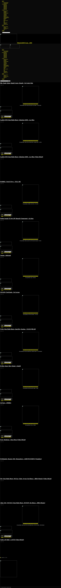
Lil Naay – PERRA (5, 403)
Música (3, 1)
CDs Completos (6, 3)
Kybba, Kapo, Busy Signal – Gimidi (10, 366)
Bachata (5, 67)
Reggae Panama (6, 10)
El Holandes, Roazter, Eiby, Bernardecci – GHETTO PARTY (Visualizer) (21, 459)
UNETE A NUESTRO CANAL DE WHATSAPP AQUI (30, 140)
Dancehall (5, 12)
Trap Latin (5, 13)
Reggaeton (5, 11)
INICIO (3, 49)
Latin (4, 19)
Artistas (3, 73)
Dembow (5, 64)
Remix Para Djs (6, 20)
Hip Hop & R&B (6, 61)
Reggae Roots (5, 22)
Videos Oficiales (6, 26)
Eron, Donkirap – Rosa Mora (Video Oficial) (13, 439)
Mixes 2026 (5, 4)
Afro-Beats (5, 14)
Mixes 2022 (5, 7)
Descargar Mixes (4, 52)
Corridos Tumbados (6, 17)
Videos (3, 25)
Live (4, 29)
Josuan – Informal (5, 255)
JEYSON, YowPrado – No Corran (10, 292)
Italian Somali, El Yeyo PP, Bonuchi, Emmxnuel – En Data (16, 218)
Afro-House (5, 15)
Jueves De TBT (6, 24)
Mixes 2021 (5, 8)
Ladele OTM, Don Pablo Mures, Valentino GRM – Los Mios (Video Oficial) (21, 157)
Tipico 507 (5, 23)
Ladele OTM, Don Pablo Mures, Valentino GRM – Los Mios (17, 120)
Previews (5, 27)
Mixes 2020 (5, 9)
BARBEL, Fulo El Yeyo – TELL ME (10, 181)
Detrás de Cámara (6, 76)
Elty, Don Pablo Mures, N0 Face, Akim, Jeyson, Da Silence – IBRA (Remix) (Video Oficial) (25, 478)
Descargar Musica (6, 2)
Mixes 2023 (5, 55)
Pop (4, 21)
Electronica (5, 18)
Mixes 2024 (5, 6)
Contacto (3, 79)
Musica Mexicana (6, 16)
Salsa (4, 70)
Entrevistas (5, 28)
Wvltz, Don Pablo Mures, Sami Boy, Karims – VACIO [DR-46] (18, 329)
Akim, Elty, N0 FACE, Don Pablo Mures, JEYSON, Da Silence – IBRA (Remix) (22, 503)
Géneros (3, 58)
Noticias (3, 30)
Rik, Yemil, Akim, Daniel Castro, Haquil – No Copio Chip (16, 83)
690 (2, 557)
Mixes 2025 (5, 5)
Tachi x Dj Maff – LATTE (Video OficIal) (12, 539)
